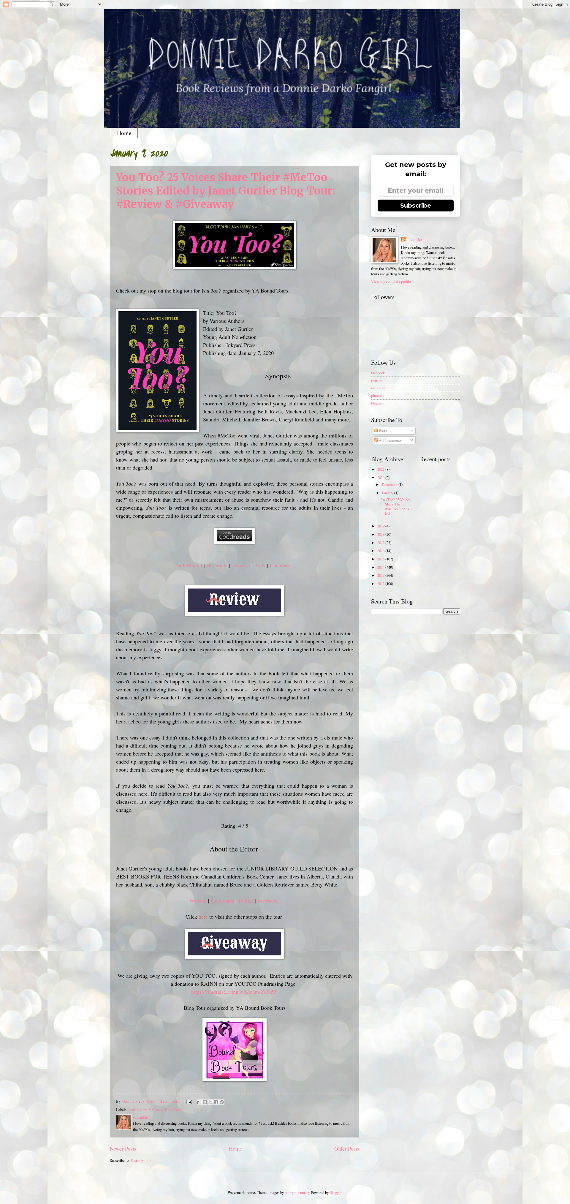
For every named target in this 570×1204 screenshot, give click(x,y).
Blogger (335, 1192)
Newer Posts (123, 1148)
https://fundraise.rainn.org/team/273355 (233, 991)
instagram (378, 388)
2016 (381, 550)
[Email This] (199, 1102)
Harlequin (217, 565)
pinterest (377, 395)
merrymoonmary (297, 1192)
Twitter (245, 900)
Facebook (267, 900)
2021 (381, 469)
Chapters (279, 565)
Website (198, 900)
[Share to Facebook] (216, 1102)
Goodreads (222, 900)
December (390, 484)
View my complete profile (391, 281)
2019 (381, 526)
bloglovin (378, 403)
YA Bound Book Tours (165, 1109)
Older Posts (346, 1148)
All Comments (389, 440)
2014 (381, 567)
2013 (381, 575)
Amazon (241, 565)
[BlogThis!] (205, 1102)
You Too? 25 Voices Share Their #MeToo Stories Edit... (396, 506)
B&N (260, 565)
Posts (382, 430)
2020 (381, 477)
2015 (381, 559)
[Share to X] (210, 1102)
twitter (376, 380)
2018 (381, 534)
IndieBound (189, 565)
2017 (381, 542)
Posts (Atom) (141, 1160)
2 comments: (170, 1101)
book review (138, 1109)
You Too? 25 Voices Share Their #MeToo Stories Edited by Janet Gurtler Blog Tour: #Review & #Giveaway (225, 191)
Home (124, 133)
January (388, 492)
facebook (378, 372)
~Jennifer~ (416, 239)
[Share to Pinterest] (222, 1102)
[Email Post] (189, 1101)
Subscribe (415, 205)
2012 (381, 583)
